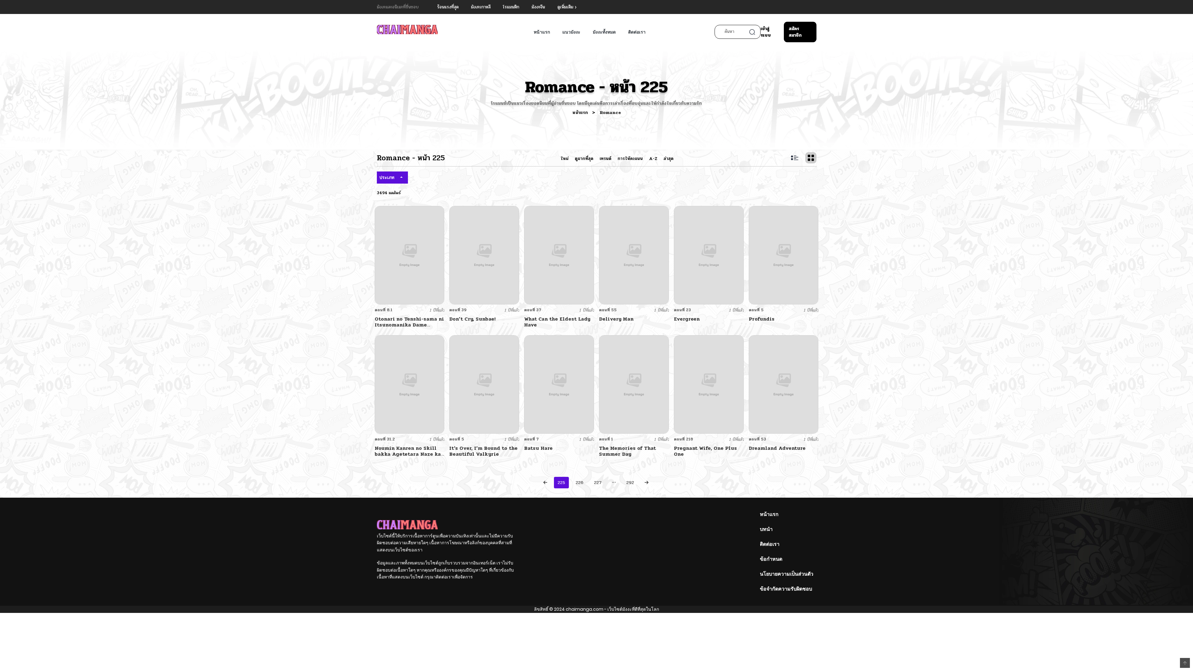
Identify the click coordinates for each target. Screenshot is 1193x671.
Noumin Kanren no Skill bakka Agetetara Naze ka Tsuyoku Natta (408, 454)
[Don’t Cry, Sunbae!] (484, 255)
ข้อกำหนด (771, 559)
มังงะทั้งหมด (604, 32)
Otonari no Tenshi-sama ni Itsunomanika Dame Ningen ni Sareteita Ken (409, 325)
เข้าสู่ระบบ (766, 32)
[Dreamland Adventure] (783, 384)
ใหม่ (564, 158)
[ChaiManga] (407, 29)
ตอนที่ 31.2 (385, 439)
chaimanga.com (584, 609)
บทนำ (766, 529)
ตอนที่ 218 (683, 439)
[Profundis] (783, 255)
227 (597, 482)
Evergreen (687, 319)
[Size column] (810, 157)
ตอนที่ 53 (757, 439)
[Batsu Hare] (559, 384)
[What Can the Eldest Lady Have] (559, 255)
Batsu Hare (538, 448)
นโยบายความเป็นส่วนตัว (786, 573)
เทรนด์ (605, 158)
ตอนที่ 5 (756, 310)
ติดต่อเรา (637, 32)
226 (579, 482)
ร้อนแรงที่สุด (448, 7)
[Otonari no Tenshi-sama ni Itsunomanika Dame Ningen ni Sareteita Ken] (409, 255)
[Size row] (794, 157)
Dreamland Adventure (777, 448)
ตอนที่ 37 (532, 310)
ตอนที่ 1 (606, 439)
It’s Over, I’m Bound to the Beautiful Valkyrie (483, 451)
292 (630, 482)
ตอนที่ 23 (682, 310)
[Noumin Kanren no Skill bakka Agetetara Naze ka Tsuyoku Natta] (409, 384)
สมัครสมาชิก (795, 32)
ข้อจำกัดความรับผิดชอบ (786, 588)
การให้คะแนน (630, 158)
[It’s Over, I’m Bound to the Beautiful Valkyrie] (484, 384)
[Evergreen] (708, 255)
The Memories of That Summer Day (627, 451)
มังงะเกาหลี (481, 7)
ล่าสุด (669, 158)
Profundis (762, 319)
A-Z (653, 158)
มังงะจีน (538, 7)
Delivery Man (616, 319)
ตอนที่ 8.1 (383, 310)
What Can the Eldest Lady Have (557, 322)
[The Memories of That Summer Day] (634, 384)
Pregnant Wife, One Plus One (705, 451)
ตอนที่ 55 (608, 310)
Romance (610, 112)
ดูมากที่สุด (584, 158)
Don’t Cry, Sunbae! (472, 319)
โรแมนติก (511, 7)
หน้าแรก (542, 32)
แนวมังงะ (571, 32)
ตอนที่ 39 (458, 310)
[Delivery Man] (634, 255)
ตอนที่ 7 (531, 439)
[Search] (752, 32)
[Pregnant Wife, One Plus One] (708, 384)
